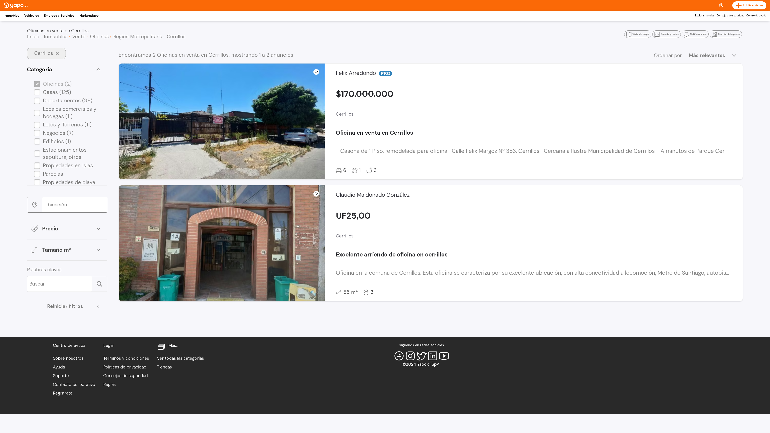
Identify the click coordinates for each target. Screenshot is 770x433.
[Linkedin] (432, 355)
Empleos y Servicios (59, 16)
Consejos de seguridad (730, 15)
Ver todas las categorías (180, 358)
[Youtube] (444, 355)
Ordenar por (668, 55)
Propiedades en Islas (68, 165)
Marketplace (89, 16)
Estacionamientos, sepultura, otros (65, 153)
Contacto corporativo (74, 384)
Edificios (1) (57, 141)
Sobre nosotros (68, 358)
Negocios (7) (58, 133)
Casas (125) (57, 92)
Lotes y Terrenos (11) (67, 124)
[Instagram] (410, 355)
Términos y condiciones (126, 358)
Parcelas (53, 174)
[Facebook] (399, 355)
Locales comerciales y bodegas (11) (69, 113)
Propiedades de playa (69, 182)
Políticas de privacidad (124, 367)
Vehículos (31, 16)
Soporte (61, 375)
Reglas (109, 384)
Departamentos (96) (67, 100)
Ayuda (59, 367)
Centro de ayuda (756, 15)
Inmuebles (11, 16)
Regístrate (62, 393)
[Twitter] (421, 355)
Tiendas (164, 367)
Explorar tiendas (704, 15)
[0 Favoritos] (316, 72)
